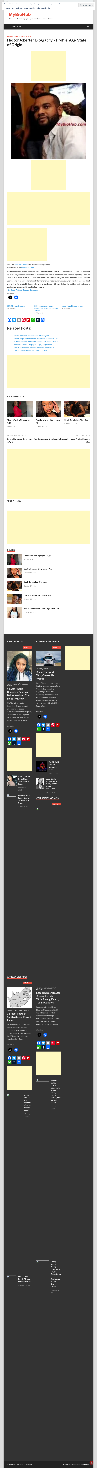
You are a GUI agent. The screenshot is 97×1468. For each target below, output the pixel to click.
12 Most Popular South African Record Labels (19, 1017)
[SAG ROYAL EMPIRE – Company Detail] (41, 762)
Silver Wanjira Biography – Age (37, 555)
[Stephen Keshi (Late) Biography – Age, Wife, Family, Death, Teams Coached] (48, 809)
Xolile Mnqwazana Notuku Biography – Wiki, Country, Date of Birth (46, 308)
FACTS (9, 684)
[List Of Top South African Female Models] (11, 1277)
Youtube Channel (21, 264)
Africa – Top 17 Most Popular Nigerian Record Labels (27, 1102)
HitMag (87, 1464)
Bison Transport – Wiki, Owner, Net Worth (46, 675)
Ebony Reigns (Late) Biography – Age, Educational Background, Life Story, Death (56, 1273)
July (21, 684)
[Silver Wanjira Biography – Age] (20, 417)
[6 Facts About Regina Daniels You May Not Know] (11, 795)
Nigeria (21, 36)
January (47, 988)
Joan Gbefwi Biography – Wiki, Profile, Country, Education (51, 784)
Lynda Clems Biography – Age (73, 306)
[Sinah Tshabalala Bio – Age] (77, 417)
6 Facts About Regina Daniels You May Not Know (24, 799)
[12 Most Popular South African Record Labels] (19, 1008)
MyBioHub (20, 14)
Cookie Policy (46, 8)
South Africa (24, 1010)
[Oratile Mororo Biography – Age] (48, 417)
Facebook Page (27, 268)
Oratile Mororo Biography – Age (38, 569)
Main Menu (16, 27)
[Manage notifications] (91, 1463)
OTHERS (28, 36)
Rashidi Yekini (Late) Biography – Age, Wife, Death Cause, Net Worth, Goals (56, 1091)
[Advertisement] (48, 66)
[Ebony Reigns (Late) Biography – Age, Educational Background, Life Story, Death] (42, 1262)
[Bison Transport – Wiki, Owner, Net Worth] (48, 667)
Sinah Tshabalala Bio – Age (76, 420)
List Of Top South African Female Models (24, 1279)
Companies (47, 669)
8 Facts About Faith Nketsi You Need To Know (24, 780)
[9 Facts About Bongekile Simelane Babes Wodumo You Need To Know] (19, 682)
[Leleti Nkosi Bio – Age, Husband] (14, 595)
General (10, 36)
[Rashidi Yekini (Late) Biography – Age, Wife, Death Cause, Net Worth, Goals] (42, 1080)
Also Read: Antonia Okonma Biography (22, 290)
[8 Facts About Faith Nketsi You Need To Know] (12, 776)
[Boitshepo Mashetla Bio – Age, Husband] (14, 609)
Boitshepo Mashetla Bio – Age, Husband (41, 608)
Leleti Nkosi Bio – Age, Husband (37, 595)
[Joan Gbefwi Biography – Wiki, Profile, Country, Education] (40, 779)
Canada (39, 669)
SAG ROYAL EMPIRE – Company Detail (54, 766)
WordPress (76, 1464)
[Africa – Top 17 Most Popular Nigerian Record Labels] (14, 1095)
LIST (16, 1010)
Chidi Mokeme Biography (16, 306)
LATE (16, 36)
